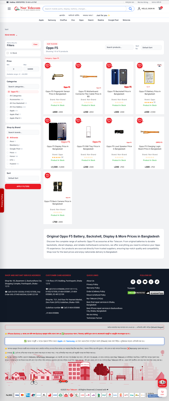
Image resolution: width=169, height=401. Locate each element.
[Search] (130, 8)
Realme (101, 20)
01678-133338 (17, 292)
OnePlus (63, 20)
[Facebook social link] (133, 281)
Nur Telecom (72, 390)
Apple (41, 20)
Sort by (137, 47)
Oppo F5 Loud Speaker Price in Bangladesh (119, 147)
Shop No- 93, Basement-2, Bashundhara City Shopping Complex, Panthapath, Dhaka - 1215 (23, 283)
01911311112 (71, 289)
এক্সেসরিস (62, 15)
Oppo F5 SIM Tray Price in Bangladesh (88, 147)
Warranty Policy (93, 288)
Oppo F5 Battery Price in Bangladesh (150, 92)
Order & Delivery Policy (96, 291)
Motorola (126, 20)
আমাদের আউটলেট (156, 2)
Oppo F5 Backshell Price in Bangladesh (119, 92)
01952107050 (30, 292)
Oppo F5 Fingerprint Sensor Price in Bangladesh (58, 92)
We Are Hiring (143, 2)
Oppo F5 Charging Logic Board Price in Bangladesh (149, 147)
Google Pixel (113, 20)
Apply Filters (23, 186)
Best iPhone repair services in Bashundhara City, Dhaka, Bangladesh (104, 309)
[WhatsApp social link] (151, 281)
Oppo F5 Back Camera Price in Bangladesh (57, 202)
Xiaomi (91, 20)
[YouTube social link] (145, 281)
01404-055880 (73, 308)
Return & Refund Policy (96, 295)
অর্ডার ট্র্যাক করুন (129, 2)
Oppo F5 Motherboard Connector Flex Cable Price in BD (88, 94)
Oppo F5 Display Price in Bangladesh (57, 147)
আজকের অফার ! (88, 15)
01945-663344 (20, 294)
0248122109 (32, 294)
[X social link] (139, 281)
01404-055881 (64, 292)
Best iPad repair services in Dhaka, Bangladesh (101, 303)
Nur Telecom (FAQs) (95, 298)
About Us (90, 281)
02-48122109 (58, 294)
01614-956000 (58, 289)
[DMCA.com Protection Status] (136, 293)
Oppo (81, 20)
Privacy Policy (92, 284)
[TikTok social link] (157, 281)
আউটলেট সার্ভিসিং (73, 15)
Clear (35, 44)
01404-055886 (52, 313)
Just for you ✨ (103, 15)
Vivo (73, 20)
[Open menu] (9, 9)
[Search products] (119, 47)
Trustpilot (131, 288)
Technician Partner (94, 318)
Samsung (52, 20)
